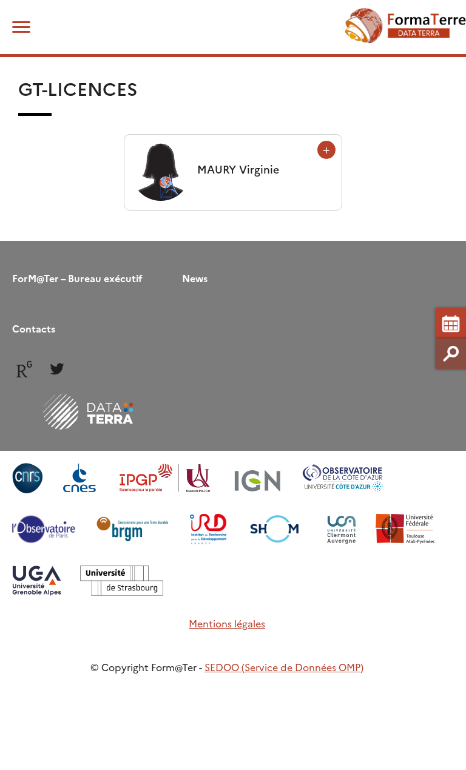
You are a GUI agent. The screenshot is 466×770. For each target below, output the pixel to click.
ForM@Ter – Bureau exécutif (77, 278)
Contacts (33, 328)
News (195, 278)
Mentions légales (227, 623)
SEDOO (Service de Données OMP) (283, 667)
